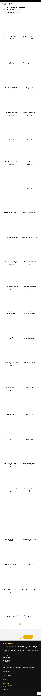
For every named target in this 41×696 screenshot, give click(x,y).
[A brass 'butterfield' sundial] (11, 226)
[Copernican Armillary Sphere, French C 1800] (29, 427)
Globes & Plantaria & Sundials (11, 9)
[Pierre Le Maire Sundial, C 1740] (11, 127)
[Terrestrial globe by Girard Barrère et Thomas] (11, 377)
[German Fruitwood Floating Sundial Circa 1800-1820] (11, 604)
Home (3, 9)
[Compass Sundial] (29, 377)
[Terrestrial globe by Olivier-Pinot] (11, 351)
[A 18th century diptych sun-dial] (29, 226)
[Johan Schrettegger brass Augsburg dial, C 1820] (29, 151)
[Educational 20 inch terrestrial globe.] (11, 452)
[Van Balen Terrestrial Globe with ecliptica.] (29, 452)
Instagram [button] (5, 689)
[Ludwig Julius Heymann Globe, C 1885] (29, 579)
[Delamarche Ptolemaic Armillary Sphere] (11, 402)
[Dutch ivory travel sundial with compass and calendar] (11, 250)
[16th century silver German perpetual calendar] (29, 250)
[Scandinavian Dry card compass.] (29, 478)
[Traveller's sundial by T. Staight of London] (11, 26)
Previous (14, 624)
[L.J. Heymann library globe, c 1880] (11, 201)
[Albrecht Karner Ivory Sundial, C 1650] (29, 102)
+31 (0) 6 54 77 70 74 (7, 685)
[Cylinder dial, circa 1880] (29, 176)
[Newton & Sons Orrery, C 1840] (29, 503)
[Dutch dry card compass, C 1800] (11, 503)
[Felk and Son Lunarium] (29, 351)
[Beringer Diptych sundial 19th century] (11, 478)
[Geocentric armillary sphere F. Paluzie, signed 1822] (11, 301)
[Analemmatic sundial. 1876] (29, 201)
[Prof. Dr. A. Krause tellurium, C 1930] (11, 579)
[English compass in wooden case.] (29, 604)
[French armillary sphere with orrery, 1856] (11, 276)
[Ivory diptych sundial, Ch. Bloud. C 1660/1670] (11, 151)
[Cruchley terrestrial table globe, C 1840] (11, 553)
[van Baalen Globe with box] (11, 427)
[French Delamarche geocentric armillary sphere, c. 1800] (29, 301)
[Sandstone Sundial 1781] (29, 127)
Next (26, 624)
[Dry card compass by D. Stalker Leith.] (29, 51)
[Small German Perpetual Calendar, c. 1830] (11, 102)
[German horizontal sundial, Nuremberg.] (11, 76)
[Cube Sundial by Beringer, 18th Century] (29, 528)
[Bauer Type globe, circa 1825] (11, 51)
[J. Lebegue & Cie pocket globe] (11, 326)
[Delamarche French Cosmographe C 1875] (29, 76)
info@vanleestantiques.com (28, 667)
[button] (38, 4)
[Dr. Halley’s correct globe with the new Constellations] (29, 326)
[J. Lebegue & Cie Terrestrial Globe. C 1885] (29, 26)
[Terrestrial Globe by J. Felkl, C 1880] (11, 176)
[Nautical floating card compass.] (29, 553)
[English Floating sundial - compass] (11, 528)
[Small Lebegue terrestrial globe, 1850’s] (29, 276)
